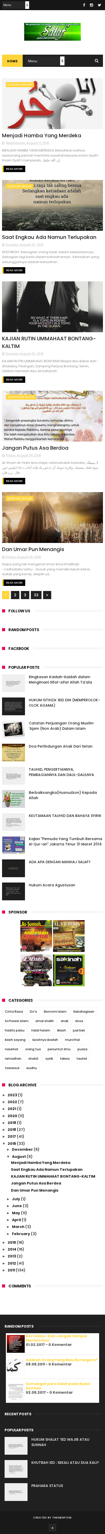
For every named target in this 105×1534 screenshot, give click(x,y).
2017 (12, 1136)
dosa (79, 1021)
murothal (72, 1040)
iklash (61, 1030)
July (16, 1199)
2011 (12, 1270)
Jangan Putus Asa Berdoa (35, 447)
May (16, 1213)
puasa (82, 1049)
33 (36, 595)
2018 (12, 1129)
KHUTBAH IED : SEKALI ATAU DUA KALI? (65, 1462)
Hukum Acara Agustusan (52, 885)
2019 (12, 1122)
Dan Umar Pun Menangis (33, 549)
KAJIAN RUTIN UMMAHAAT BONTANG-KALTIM (53, 1176)
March (18, 1226)
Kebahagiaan (83, 1011)
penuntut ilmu (59, 1049)
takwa (65, 1058)
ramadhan (13, 1058)
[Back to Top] (52, 1527)
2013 (12, 1256)
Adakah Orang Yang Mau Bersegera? (62, 1359)
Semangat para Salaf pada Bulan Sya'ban (58, 1386)
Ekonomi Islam (55, 1011)
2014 (12, 1249)
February (21, 1233)
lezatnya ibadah (45, 1040)
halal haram (40, 1030)
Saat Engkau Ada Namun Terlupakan (49, 237)
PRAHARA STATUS (47, 1485)
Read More (14, 169)
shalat (33, 1058)
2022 (13, 1101)
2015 (12, 1242)
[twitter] (99, 5)
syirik (49, 1058)
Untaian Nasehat (20, 85)
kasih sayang (15, 1040)
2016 (12, 1143)
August (19, 1156)
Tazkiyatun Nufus (20, 397)
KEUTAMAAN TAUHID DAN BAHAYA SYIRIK (65, 815)
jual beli (79, 1030)
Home (12, 61)
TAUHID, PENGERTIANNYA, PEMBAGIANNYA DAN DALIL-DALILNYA (61, 772)
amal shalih (44, 1021)
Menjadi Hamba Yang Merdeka (41, 135)
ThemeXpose (62, 1517)
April (17, 1219)
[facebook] (84, 5)
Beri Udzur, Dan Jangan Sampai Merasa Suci (56, 1338)
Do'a (33, 1011)
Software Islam (17, 1021)
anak (64, 1021)
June (17, 1205)
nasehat (11, 1049)
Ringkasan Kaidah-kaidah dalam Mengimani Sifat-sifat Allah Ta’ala (60, 679)
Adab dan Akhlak (19, 186)
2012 (12, 1263)
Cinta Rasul (14, 1011)
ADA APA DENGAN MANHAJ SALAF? (59, 861)
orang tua (33, 1049)
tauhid (81, 1058)
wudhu (31, 1068)
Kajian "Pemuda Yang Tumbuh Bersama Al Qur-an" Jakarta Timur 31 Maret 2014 (65, 841)
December (23, 1149)
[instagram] (91, 5)
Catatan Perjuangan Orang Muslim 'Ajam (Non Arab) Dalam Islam (61, 726)
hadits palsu (14, 1030)
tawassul (12, 1068)
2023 (13, 1095)
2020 (13, 1115)
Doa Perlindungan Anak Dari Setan (61, 746)
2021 (12, 1108)
